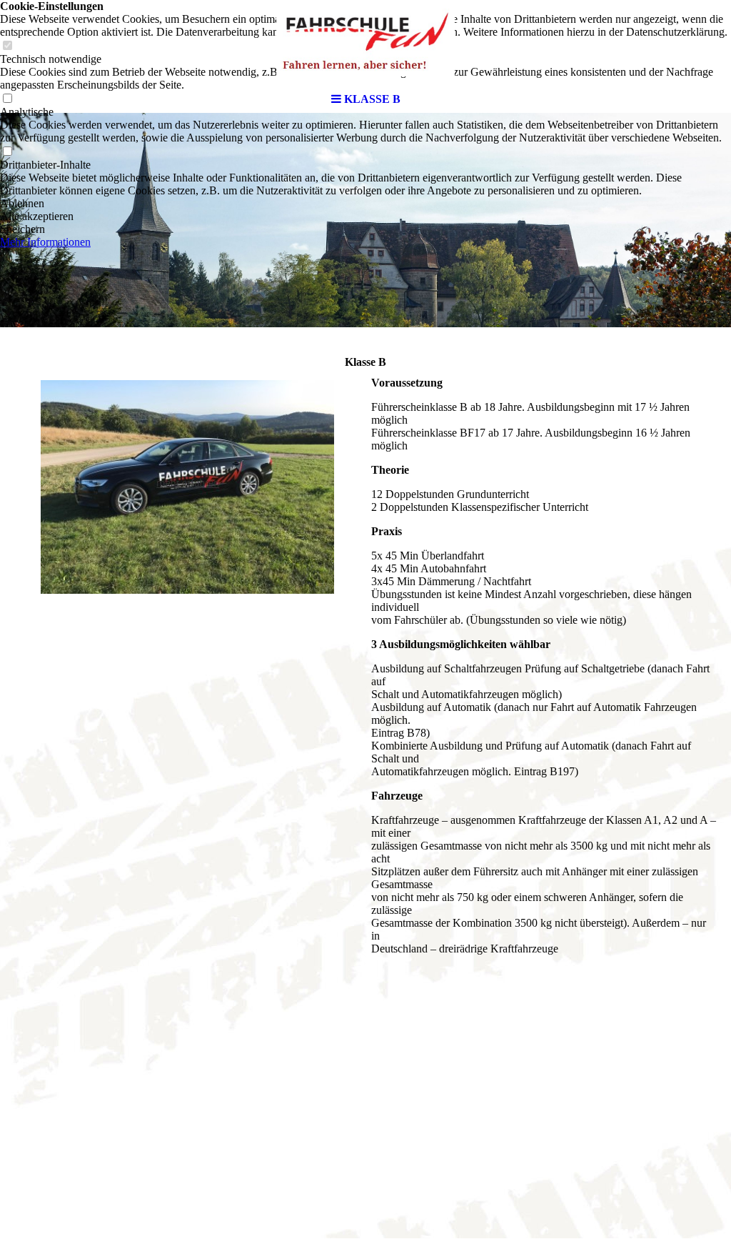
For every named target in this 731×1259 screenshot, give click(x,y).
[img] (365, 43)
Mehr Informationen (45, 242)
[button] (365, 203)
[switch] (7, 152)
